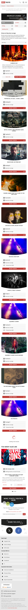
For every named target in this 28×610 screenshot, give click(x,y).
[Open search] (23, 2)
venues (3, 6)
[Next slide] (24, 456)
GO (24, 514)
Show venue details (14, 18)
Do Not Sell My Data (12, 608)
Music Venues (10, 6)
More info (8, 77)
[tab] (12, 491)
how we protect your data (15, 511)
